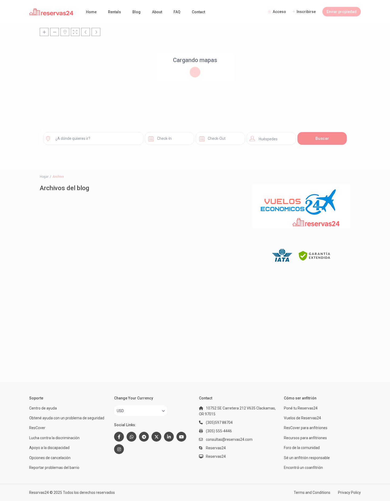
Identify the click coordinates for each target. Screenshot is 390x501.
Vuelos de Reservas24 (302, 418)
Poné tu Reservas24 (301, 408)
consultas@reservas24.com (229, 439)
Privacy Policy (349, 492)
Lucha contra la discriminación (54, 438)
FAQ (177, 12)
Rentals (114, 12)
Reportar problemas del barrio (54, 467)
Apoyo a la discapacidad (49, 448)
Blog (136, 12)
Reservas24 (216, 456)
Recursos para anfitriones (305, 438)
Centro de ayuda (43, 408)
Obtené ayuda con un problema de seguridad (66, 418)
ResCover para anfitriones (305, 428)
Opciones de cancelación (50, 458)
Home (91, 12)
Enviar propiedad (342, 12)
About (157, 12)
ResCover (37, 428)
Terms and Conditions (312, 492)
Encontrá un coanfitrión (303, 467)
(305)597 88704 (219, 422)
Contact (198, 12)
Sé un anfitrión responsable (307, 458)
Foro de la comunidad (302, 448)
